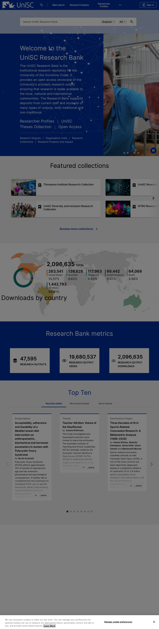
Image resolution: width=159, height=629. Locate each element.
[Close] (154, 621)
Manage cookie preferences (118, 621)
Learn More (49, 625)
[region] (79, 622)
